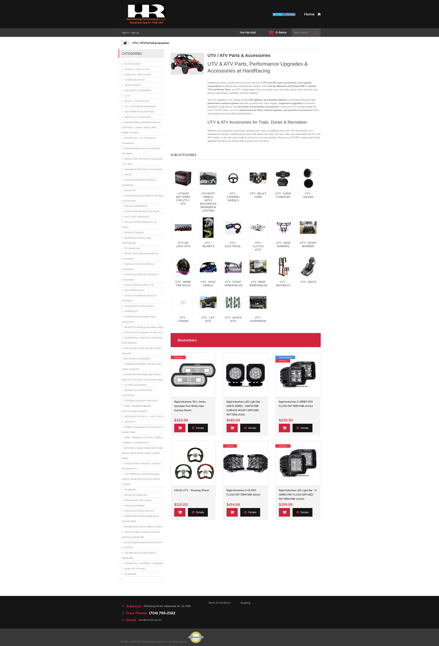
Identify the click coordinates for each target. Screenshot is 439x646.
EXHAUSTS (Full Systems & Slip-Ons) (143, 332)
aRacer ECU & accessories (137, 117)
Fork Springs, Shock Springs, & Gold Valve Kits (141, 351)
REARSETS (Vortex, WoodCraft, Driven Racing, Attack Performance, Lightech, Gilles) (142, 453)
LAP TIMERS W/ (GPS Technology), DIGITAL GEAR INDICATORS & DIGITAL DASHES (141, 479)
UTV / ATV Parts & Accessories (140, 106)
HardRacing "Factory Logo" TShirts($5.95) (136, 240)
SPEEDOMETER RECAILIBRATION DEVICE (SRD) (140, 519)
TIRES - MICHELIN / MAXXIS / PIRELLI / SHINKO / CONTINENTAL (142, 440)
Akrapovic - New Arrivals (137, 69)
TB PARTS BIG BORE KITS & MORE (141, 211)
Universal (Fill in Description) (139, 306)
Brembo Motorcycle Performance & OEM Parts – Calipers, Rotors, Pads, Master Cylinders (141, 127)
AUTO (127, 95)
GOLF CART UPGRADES (136, 216)
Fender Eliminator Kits (135, 495)
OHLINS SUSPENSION (135, 206)
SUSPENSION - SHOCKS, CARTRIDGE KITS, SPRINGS (142, 340)
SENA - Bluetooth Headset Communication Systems (136, 408)
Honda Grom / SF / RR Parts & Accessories (139, 140)
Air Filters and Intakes (135, 385)
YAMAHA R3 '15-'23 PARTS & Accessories (138, 266)
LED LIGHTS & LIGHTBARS (137, 90)
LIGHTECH (129, 421)
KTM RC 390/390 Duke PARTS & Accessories (140, 256)
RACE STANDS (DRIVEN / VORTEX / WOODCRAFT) (142, 466)
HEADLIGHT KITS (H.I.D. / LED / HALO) (144, 416)
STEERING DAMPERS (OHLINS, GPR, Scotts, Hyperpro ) (142, 366)
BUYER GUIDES (132, 64)
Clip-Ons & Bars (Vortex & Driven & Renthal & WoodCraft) (141, 534)
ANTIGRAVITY (131, 311)
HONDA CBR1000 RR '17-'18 (138, 285)
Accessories (130, 574)
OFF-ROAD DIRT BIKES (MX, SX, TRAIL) (139, 224)
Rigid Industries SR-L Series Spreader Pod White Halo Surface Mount (190, 406)
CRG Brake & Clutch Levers (138, 500)
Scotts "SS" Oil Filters (134, 568)
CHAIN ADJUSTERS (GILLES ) (139, 511)
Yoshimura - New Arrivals (137, 74)
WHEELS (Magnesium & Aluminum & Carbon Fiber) (142, 429)
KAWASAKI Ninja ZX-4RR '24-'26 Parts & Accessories (142, 198)
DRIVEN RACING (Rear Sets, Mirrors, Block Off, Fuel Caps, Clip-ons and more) (142, 377)
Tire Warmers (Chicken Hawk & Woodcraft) (139, 555)
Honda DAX (130, 190)
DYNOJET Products (134, 232)
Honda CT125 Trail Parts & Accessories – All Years (142, 161)
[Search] (316, 32)
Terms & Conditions (219, 602)
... (125, 579)
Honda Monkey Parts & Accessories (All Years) (141, 151)
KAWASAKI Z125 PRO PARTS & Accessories (139, 182)
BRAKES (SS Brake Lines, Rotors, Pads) (144, 327)
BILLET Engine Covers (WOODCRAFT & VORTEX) (142, 545)
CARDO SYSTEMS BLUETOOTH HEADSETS (139, 298)
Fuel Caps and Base (134, 505)
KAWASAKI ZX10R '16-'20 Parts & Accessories (140, 277)
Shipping (245, 602)
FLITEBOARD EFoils (134, 80)
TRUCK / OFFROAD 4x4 (136, 101)
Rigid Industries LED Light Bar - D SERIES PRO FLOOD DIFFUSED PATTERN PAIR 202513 (298, 494)
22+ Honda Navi (132, 248)
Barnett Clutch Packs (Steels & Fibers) (143, 526)
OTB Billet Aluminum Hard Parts (141, 400)
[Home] (146, 10)
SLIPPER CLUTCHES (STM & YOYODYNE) (137, 393)
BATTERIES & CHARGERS (137, 358)
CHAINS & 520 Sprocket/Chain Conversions (139, 319)
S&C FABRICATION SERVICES (139, 111)
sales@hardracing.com (150, 620)
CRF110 (128, 174)
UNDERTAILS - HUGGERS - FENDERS (143, 563)
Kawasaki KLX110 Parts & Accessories (143, 169)
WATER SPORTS (132, 85)
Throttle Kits (130, 489)
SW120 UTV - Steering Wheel (191, 490)
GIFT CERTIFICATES (134, 290)
